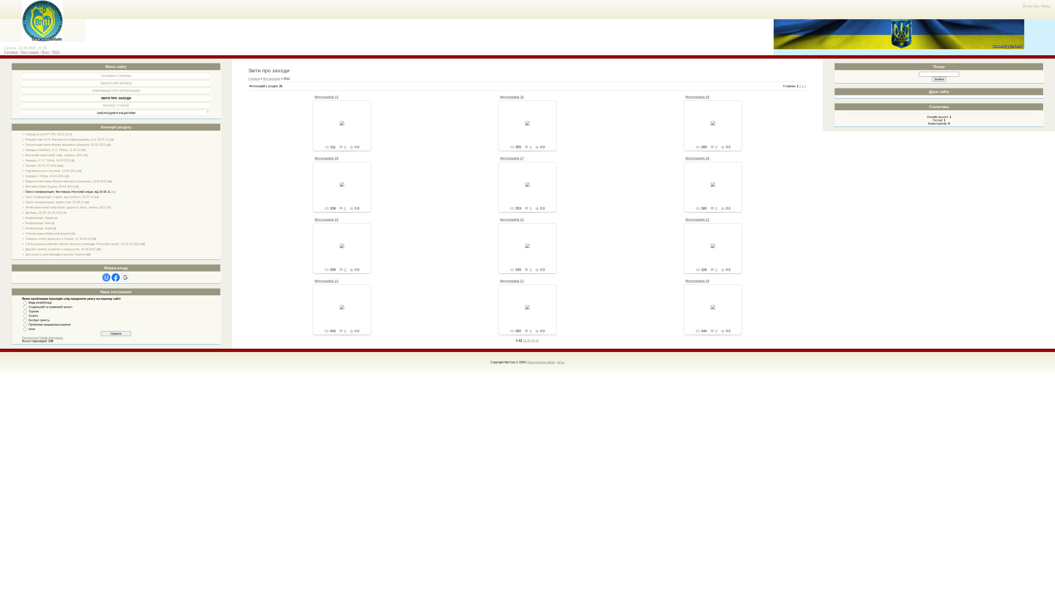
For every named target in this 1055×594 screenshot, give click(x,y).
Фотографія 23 (697, 220)
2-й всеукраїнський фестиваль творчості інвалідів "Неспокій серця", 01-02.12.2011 (82, 244)
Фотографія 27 (512, 158)
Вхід (45, 52)
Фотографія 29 (697, 97)
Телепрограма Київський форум (47, 233)
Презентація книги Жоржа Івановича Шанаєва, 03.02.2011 (65, 144)
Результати (30, 337)
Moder (344, 128)
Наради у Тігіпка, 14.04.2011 (44, 176)
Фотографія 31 (326, 97)
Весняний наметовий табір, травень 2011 (53, 155)
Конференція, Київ (38, 223)
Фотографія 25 (326, 220)
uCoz (561, 362)
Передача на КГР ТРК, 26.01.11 (46, 134)
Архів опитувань (51, 337)
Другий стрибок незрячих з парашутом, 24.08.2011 (60, 249)
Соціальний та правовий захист (51, 307)
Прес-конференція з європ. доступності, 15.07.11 (59, 197)
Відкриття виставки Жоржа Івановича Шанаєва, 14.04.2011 (66, 181)
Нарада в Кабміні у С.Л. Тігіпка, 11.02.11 (52, 150)
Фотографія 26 (697, 158)
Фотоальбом (271, 78)
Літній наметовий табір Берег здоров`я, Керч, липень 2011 (65, 207)
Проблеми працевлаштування (50, 324)
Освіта (33, 315)
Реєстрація (30, 52)
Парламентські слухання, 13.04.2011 (50, 170)
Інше (32, 329)
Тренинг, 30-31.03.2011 (41, 165)
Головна (11, 52)
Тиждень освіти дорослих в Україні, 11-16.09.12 (58, 238)
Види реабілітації (40, 302)
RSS (56, 52)
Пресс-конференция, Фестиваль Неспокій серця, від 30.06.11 (67, 191)
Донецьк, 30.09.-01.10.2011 (43, 212)
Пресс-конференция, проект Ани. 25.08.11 (54, 202)
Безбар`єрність (39, 320)
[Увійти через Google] (125, 277)
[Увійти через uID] (106, 277)
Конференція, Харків (39, 217)
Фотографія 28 (326, 158)
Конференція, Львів (38, 228)
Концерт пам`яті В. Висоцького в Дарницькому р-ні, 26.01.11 (67, 139)
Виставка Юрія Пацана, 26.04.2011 (49, 186)
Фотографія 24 (512, 220)
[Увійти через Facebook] (116, 277)
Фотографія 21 (512, 281)
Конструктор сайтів (541, 362)
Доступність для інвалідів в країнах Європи (55, 254)
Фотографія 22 (326, 281)
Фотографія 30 (512, 97)
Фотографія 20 (697, 281)
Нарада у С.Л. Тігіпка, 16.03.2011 (48, 160)
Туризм (34, 311)
